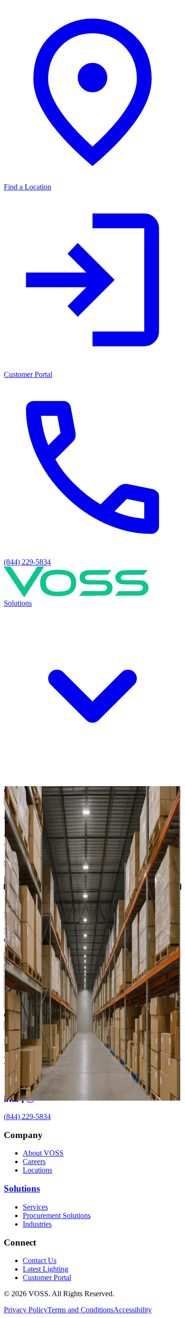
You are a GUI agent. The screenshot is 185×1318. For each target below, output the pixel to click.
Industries (37, 1224)
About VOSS (43, 1153)
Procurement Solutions (57, 1215)
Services (35, 1207)
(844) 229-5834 (27, 1116)
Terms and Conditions (80, 1310)
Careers (34, 1161)
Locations (37, 1170)
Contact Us (39, 1260)
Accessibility (132, 1310)
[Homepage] (76, 595)
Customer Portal (47, 1277)
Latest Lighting (45, 1269)
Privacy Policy (25, 1310)
